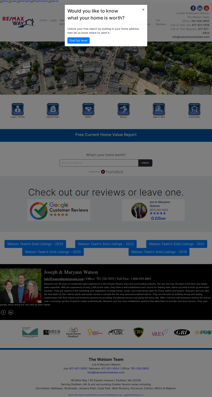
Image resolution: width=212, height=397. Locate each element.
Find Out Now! (78, 40)
